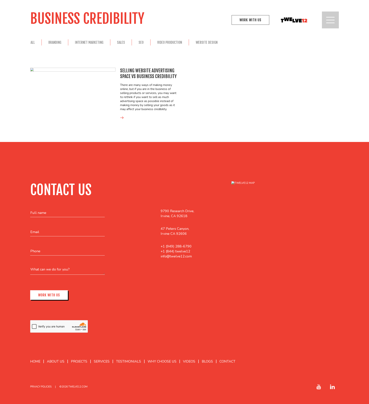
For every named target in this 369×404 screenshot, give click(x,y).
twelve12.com (77, 386)
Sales (121, 42)
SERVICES (102, 361)
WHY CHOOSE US (162, 361)
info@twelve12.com (176, 256)
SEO (141, 42)
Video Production (169, 42)
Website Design (207, 42)
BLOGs (207, 361)
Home (35, 361)
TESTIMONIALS (128, 361)
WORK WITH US (250, 20)
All (33, 42)
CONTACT (227, 361)
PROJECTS (79, 361)
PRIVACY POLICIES (41, 386)
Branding (54, 42)
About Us (55, 361)
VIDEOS (189, 361)
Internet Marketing (89, 42)
